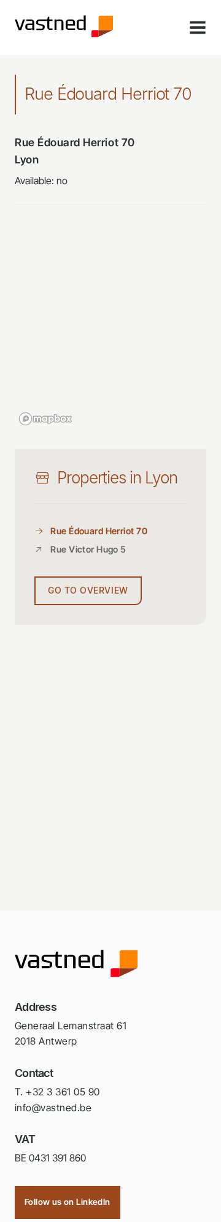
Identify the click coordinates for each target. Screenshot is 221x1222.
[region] (110, 332)
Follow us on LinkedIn (67, 1202)
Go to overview (88, 590)
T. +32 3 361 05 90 (57, 1092)
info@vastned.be (53, 1107)
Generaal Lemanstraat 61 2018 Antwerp (70, 1033)
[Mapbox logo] (45, 419)
